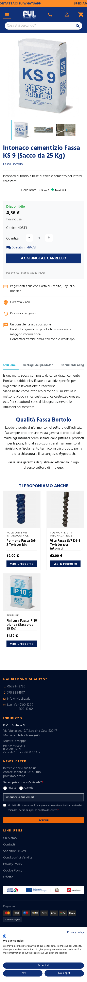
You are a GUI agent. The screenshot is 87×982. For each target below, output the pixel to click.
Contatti (9, 845)
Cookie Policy (12, 871)
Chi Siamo (10, 838)
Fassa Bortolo (13, 164)
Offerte (8, 877)
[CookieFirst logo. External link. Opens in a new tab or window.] (4, 936)
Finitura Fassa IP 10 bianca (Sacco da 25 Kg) (21, 624)
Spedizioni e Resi (14, 851)
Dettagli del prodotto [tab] (38, 365)
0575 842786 (16, 687)
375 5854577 (16, 693)
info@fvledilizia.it (18, 699)
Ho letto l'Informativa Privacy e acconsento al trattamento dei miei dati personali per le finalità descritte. (45, 808)
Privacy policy (75, 932)
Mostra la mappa (15, 741)
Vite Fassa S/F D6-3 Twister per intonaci (65, 545)
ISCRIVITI (43, 820)
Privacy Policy (12, 864)
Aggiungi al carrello (43, 258)
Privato (11, 788)
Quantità (12, 238)
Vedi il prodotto (22, 564)
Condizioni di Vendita (17, 858)
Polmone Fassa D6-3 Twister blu (21, 542)
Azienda (28, 788)
